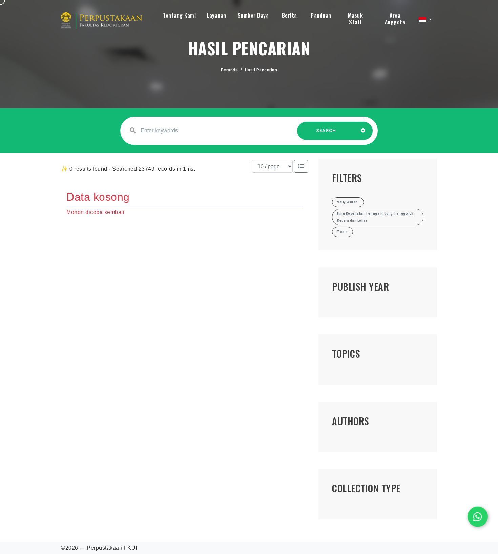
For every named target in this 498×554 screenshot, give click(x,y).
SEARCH (326, 130)
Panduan (321, 15)
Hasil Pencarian (261, 70)
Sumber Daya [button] (253, 15)
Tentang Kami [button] (179, 15)
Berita (289, 15)
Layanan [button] (216, 15)
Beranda (229, 70)
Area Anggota (395, 18)
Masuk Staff (355, 18)
